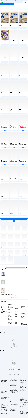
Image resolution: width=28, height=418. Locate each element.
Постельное (16, 323)
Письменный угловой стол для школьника (11, 321)
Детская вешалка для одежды (23, 323)
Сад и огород (16, 321)
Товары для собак (14, 361)
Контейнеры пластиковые (24, 324)
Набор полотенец (23, 305)
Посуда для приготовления (16, 316)
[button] (7, 4)
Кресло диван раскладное (11, 320)
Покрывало (16, 322)
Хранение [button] (2, 312)
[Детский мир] (1, 2)
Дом (3, 5)
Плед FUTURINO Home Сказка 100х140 (7, 294)
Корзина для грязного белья (23, 321)
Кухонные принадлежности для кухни (17, 315)
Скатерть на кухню (23, 308)
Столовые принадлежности (16, 318)
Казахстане (15, 374)
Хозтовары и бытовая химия (10, 303)
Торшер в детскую (17, 308)
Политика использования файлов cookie (14, 338)
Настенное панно (10, 316)
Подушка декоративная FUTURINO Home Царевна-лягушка (10, 286)
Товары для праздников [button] (4, 311)
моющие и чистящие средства (10, 305)
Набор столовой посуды (17, 313)
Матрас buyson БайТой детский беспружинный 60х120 (9, 277)
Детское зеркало (10, 319)
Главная (1, 5)
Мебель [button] (2, 305)
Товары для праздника (23, 315)
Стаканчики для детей (17, 310)
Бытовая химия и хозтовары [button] (3, 303)
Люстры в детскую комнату (17, 307)
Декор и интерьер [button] (3, 304)
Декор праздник (23, 318)
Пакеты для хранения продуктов (17, 311)
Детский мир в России (11, 374)
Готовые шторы (22, 307)
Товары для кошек (14, 359)
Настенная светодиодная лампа (17, 309)
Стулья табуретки (10, 323)
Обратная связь (14, 340)
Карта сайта (14, 341)
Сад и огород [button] (2, 308)
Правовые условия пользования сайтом (14, 372)
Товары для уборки (10, 304)
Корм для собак (14, 362)
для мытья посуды (10, 306)
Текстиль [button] (2, 309)
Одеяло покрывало (23, 306)
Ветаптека (14, 364)
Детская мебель (10, 313)
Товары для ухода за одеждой (10, 312)
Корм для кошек (14, 360)
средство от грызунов (10, 310)
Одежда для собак (14, 363)
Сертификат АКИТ (14, 339)
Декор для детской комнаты (10, 315)
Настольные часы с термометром (10, 317)
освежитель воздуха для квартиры (10, 309)
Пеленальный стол (10, 322)
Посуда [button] (2, 307)
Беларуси (18, 374)
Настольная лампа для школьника (17, 305)
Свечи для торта (22, 316)
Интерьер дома (9, 318)
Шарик (22, 317)
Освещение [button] (2, 306)
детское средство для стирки (10, 307)
